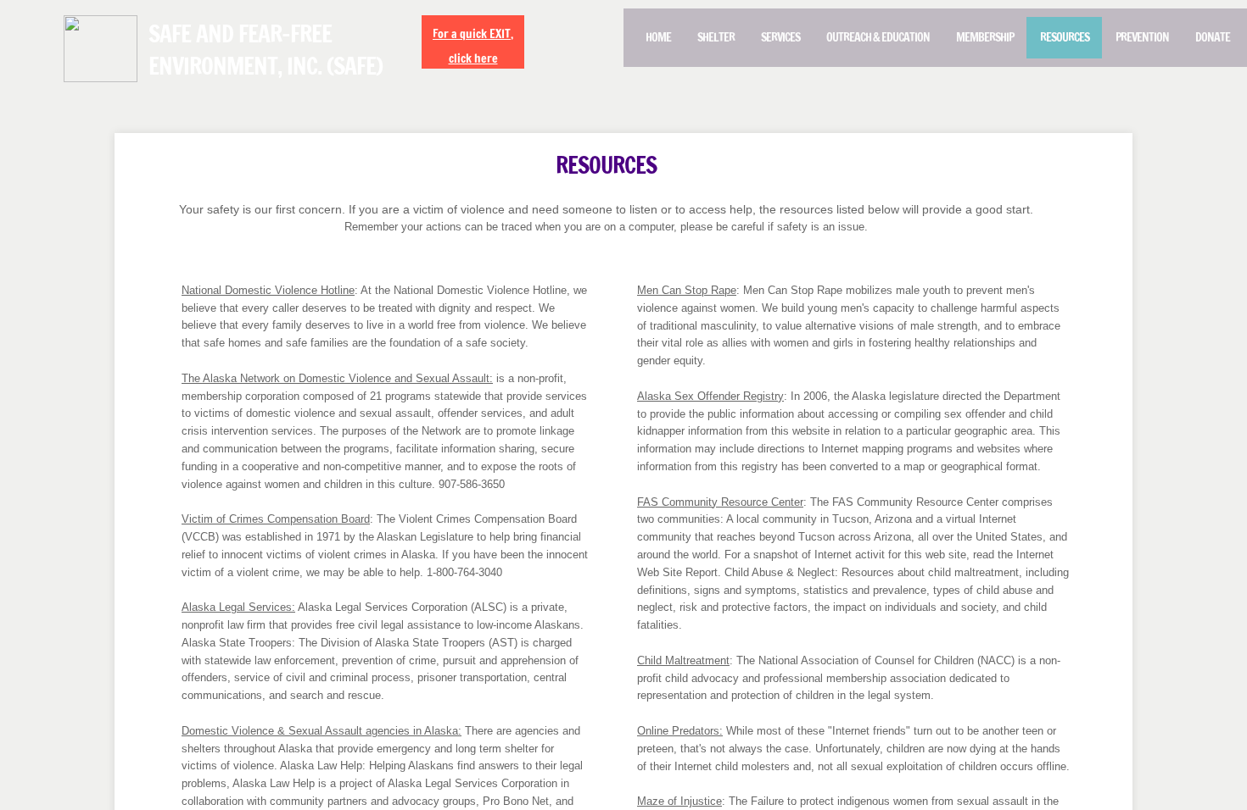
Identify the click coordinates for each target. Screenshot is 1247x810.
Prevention (1142, 37)
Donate (1212, 37)
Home (658, 37)
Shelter (716, 37)
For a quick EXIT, (473, 33)
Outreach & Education (878, 37)
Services (780, 37)
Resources (1064, 37)
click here (473, 58)
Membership (985, 37)
